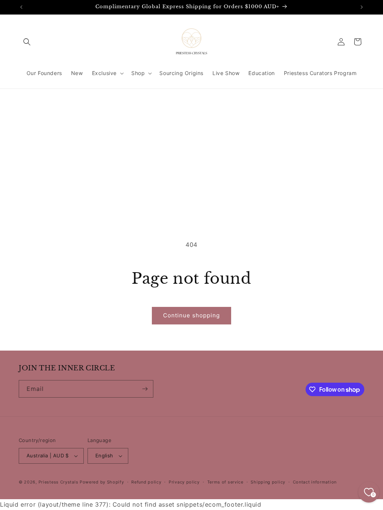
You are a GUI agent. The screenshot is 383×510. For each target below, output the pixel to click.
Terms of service (225, 482)
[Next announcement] (361, 7)
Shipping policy (268, 482)
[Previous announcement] (21, 7)
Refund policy (146, 482)
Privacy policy (184, 482)
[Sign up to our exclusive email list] (145, 389)
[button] (27, 42)
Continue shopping (191, 315)
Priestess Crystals (59, 482)
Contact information (315, 482)
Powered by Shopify (102, 482)
